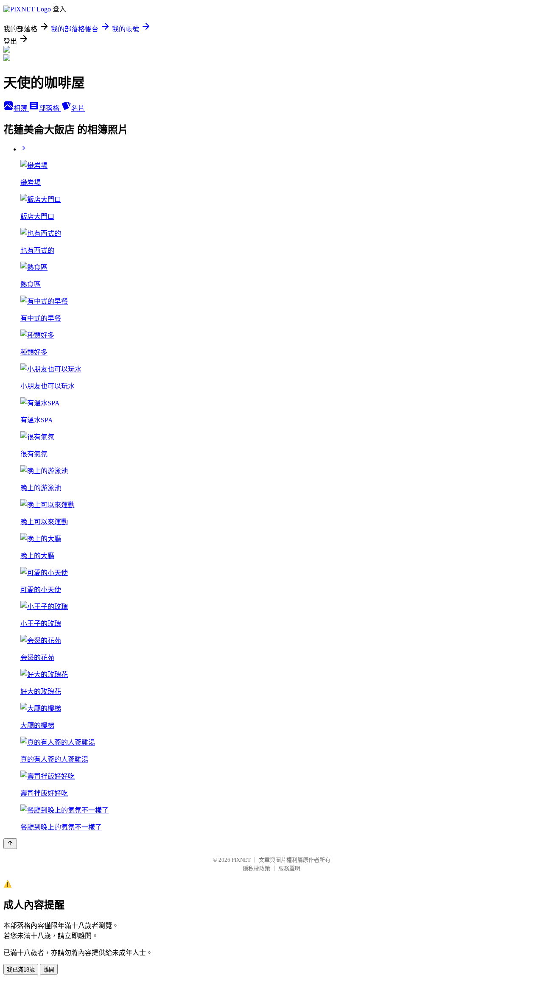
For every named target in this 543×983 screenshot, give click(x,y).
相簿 (21, 108)
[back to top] (10, 843)
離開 (48, 969)
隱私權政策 (256, 868)
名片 (78, 108)
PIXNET (241, 860)
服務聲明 (289, 868)
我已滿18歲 (21, 969)
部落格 (50, 108)
